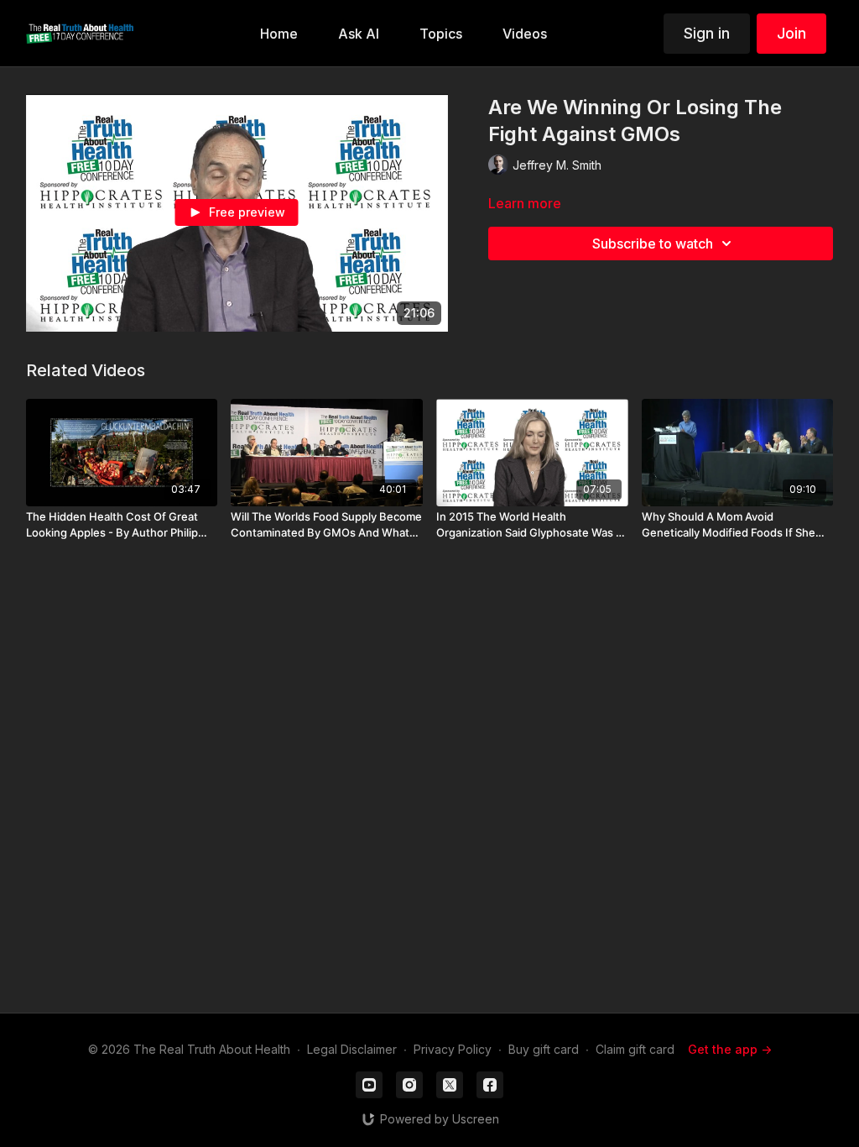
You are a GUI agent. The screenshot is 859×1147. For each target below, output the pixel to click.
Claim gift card (635, 1049)
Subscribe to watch (652, 243)
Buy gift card (543, 1049)
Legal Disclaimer (352, 1049)
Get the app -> (730, 1049)
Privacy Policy (453, 1049)
